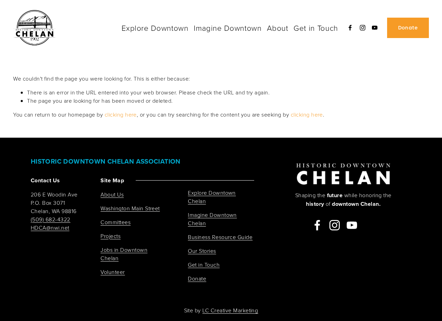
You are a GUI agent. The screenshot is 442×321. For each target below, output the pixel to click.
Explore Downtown (155, 27)
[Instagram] (362, 27)
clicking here (121, 114)
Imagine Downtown (228, 27)
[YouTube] (374, 27)
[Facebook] (350, 27)
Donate (408, 27)
